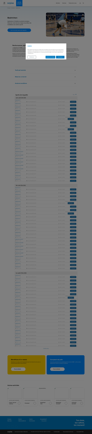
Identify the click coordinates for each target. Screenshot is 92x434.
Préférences (31, 57)
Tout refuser (60, 57)
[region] (46, 51)
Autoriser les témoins (50, 57)
